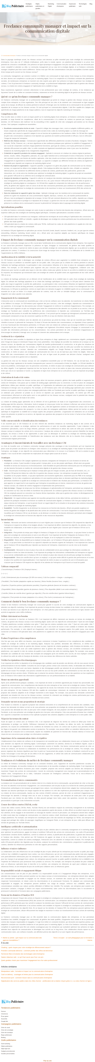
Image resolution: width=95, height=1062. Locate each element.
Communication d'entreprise (9, 55)
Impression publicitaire (72, 5)
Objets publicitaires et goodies (40, 6)
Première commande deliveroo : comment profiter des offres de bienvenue (27, 951)
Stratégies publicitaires (29, 5)
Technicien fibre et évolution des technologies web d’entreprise (22, 954)
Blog (91, 4)
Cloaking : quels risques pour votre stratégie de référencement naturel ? (26, 947)
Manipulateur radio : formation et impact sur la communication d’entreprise (27, 971)
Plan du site (47, 1061)
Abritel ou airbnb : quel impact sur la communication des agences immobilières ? (22, 939)
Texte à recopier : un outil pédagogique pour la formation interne (72, 939)
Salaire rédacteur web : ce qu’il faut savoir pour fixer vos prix (22, 957)
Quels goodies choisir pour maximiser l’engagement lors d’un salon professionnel (29, 960)
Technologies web (83, 5)
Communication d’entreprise (61, 5)
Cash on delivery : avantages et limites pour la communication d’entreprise (27, 974)
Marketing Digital (51, 5)
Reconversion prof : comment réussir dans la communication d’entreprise (26, 978)
